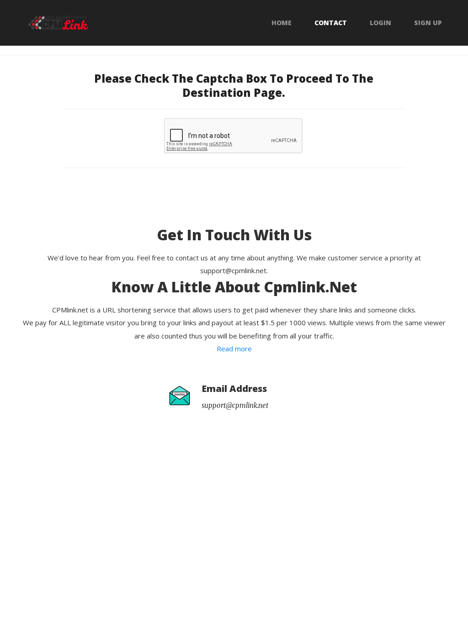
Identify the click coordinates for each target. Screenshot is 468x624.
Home (281, 23)
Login (380, 23)
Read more (234, 348)
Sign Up (428, 23)
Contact (330, 23)
